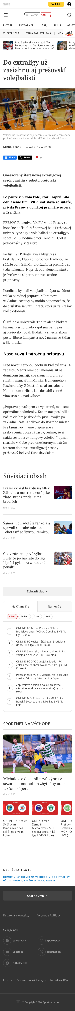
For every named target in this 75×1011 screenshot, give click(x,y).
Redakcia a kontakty (16, 915)
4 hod (12, 616)
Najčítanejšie (20, 606)
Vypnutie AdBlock (49, 915)
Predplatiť (56, 4)
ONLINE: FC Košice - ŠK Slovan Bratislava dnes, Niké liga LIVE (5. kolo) (16, 828)
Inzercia (7, 980)
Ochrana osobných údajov (31, 980)
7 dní (36, 616)
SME (47, 616)
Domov (8, 877)
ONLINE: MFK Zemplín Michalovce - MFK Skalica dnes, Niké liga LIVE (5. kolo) (43, 828)
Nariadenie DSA (59, 980)
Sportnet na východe (32, 877)
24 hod (24, 616)
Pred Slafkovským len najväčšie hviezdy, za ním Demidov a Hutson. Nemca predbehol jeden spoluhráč (34, 45)
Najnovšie (54, 606)
